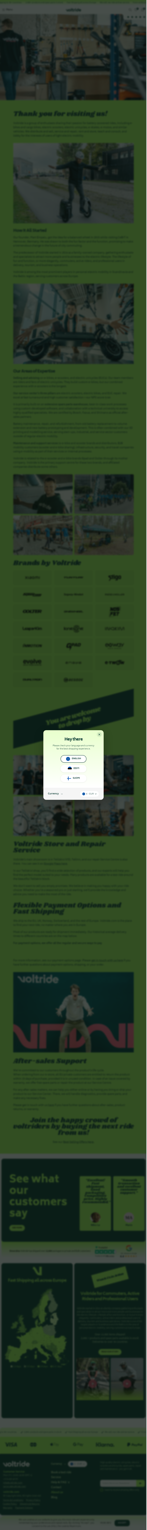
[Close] (99, 734)
